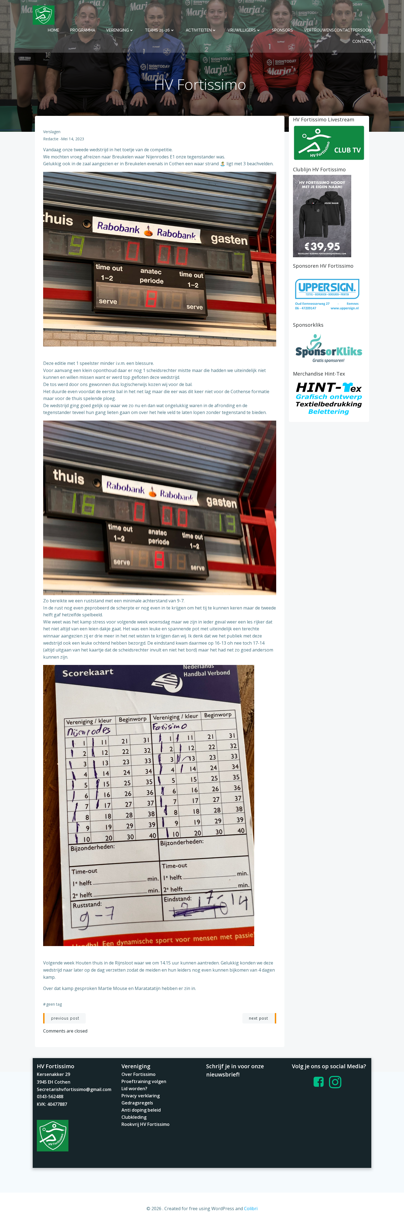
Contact (361, 41)
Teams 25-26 (157, 30)
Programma (82, 30)
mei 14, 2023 (72, 138)
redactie (51, 138)
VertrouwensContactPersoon (337, 30)
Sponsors (282, 30)
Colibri (251, 1209)
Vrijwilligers (242, 30)
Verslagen (51, 131)
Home (53, 30)
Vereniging (117, 30)
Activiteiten (199, 30)
